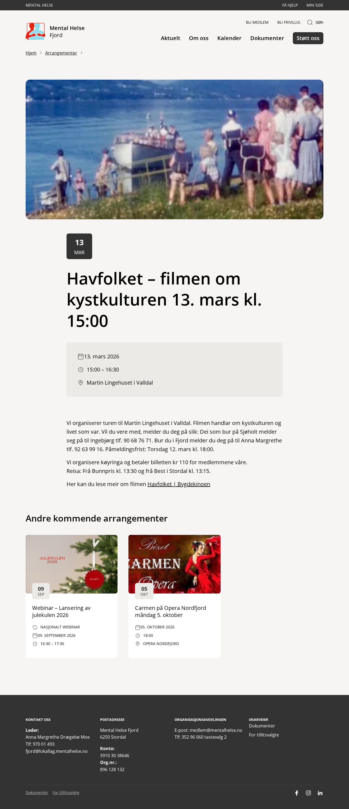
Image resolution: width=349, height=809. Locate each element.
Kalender (229, 38)
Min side (314, 5)
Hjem (31, 53)
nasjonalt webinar (60, 627)
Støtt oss (308, 38)
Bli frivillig (288, 22)
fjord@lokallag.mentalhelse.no (57, 751)
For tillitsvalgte (264, 735)
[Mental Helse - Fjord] (35, 32)
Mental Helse (39, 5)
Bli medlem (257, 22)
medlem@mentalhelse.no (216, 730)
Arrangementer (61, 53)
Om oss (199, 38)
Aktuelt (170, 38)
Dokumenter (267, 38)
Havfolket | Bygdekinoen (179, 484)
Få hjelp (290, 5)
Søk (319, 22)
